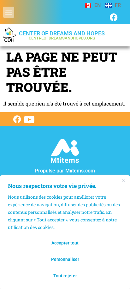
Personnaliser (65, 259)
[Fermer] (123, 180)
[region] (65, 232)
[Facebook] (114, 17)
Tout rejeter (65, 275)
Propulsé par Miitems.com (65, 171)
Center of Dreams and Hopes (62, 35)
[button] (8, 12)
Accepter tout (65, 242)
